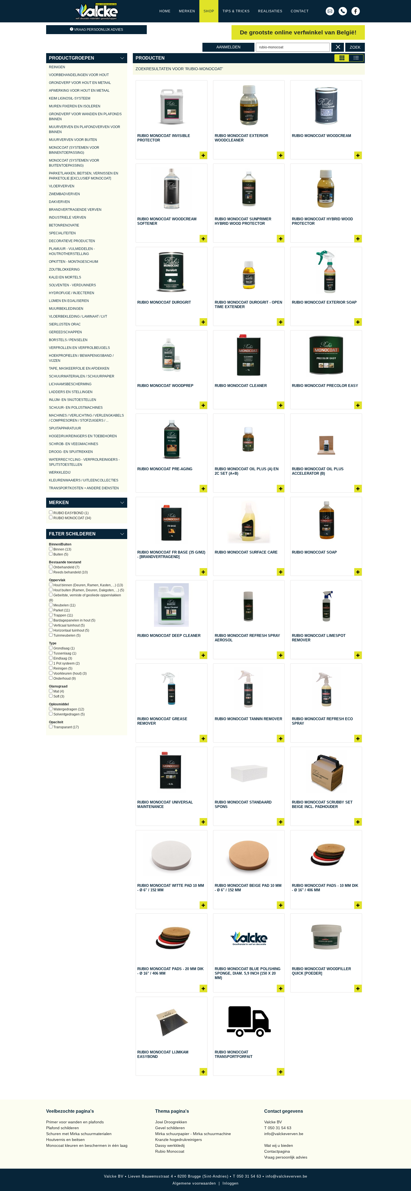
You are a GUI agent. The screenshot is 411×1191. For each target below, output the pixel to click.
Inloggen (230, 1183)
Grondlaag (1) (64, 648)
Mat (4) (58, 691)
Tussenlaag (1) (64, 653)
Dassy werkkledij (170, 1145)
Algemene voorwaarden (194, 1183)
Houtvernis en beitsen (65, 1139)
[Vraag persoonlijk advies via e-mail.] (329, 11)
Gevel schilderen (170, 1128)
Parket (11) (61, 610)
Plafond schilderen (62, 1128)
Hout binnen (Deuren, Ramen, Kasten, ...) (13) (88, 585)
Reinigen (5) (62, 668)
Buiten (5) (60, 554)
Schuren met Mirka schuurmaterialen (79, 1133)
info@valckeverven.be (283, 1133)
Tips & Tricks (236, 11)
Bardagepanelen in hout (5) (74, 620)
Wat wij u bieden (278, 1145)
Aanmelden (228, 47)
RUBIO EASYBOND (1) (71, 513)
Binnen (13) (62, 549)
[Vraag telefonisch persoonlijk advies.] (342, 11)
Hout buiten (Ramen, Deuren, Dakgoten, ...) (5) (88, 590)
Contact (300, 11)
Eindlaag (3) (62, 658)
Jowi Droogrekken (171, 1122)
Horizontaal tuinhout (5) (71, 630)
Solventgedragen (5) (69, 714)
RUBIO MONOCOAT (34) (72, 518)
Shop (209, 11)
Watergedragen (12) (68, 709)
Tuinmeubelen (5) (67, 635)
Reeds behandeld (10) (70, 572)
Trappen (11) (63, 615)
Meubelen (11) (64, 605)
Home (165, 11)
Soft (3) (58, 696)
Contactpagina (277, 1151)
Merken (187, 11)
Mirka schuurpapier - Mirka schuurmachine (193, 1133)
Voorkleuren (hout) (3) (70, 673)
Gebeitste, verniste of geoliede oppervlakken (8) (85, 597)
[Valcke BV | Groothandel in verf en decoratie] (97, 11)
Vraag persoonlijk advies (98, 30)
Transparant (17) (66, 727)
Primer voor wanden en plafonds (75, 1122)
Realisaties (270, 11)
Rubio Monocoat (169, 1151)
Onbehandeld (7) (66, 567)
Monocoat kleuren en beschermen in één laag (86, 1145)
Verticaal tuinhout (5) (69, 625)
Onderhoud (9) (64, 678)
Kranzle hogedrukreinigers (178, 1139)
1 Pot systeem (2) (66, 663)
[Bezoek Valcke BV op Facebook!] (355, 11)
